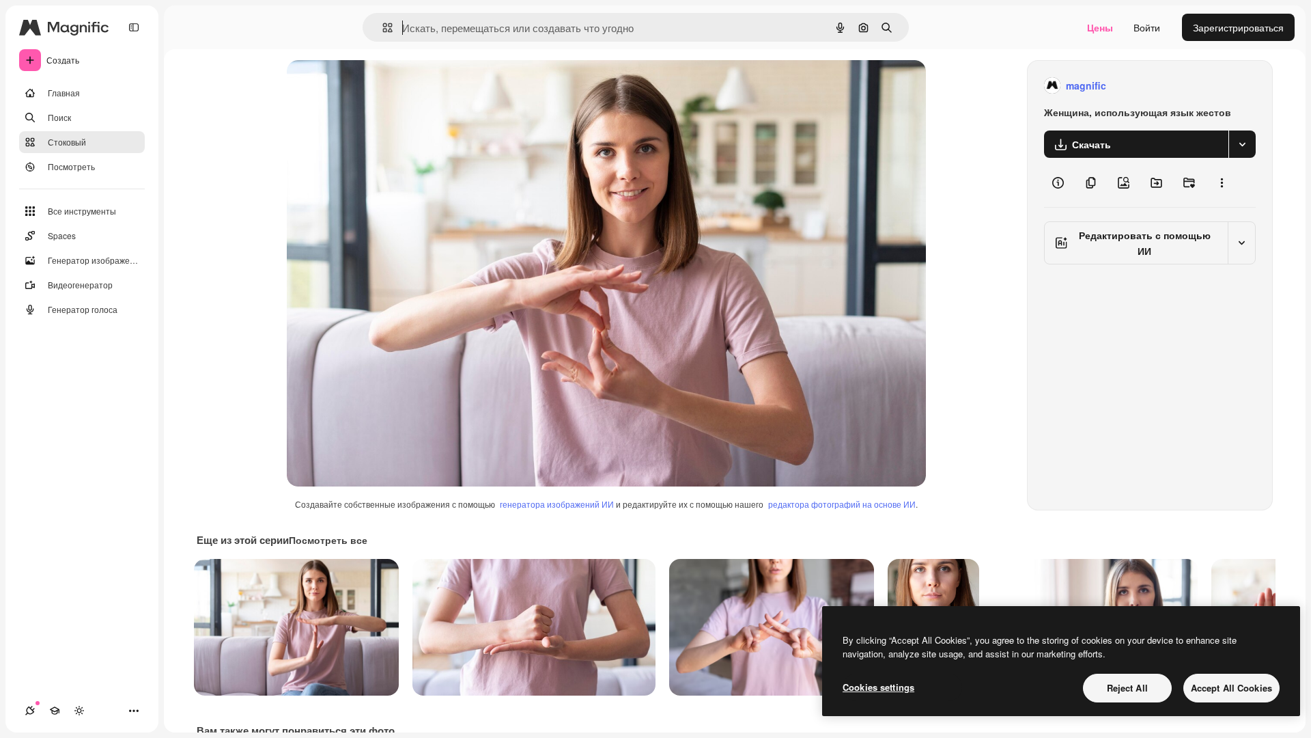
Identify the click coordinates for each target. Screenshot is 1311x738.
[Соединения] (30, 711)
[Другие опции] (1221, 182)
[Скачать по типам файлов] (1242, 144)
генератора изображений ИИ (557, 504)
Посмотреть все (328, 540)
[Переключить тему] (79, 711)
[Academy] (55, 711)
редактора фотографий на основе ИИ (842, 504)
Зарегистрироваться (1238, 27)
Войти (1146, 27)
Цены (1100, 27)
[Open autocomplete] (382, 28)
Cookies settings (878, 687)
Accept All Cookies (1231, 687)
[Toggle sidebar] (134, 27)
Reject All (1127, 687)
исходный (378, 86)
